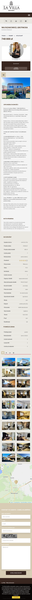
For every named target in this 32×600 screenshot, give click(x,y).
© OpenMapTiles (16, 502)
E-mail (3, 520)
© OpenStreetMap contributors (26, 502)
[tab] (3, 74)
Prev (4, 95)
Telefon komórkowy (8, 527)
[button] (16, 481)
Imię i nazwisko (6, 513)
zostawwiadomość (16, 68)
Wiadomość (5, 544)
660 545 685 (16, 63)
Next (28, 95)
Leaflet (11, 502)
